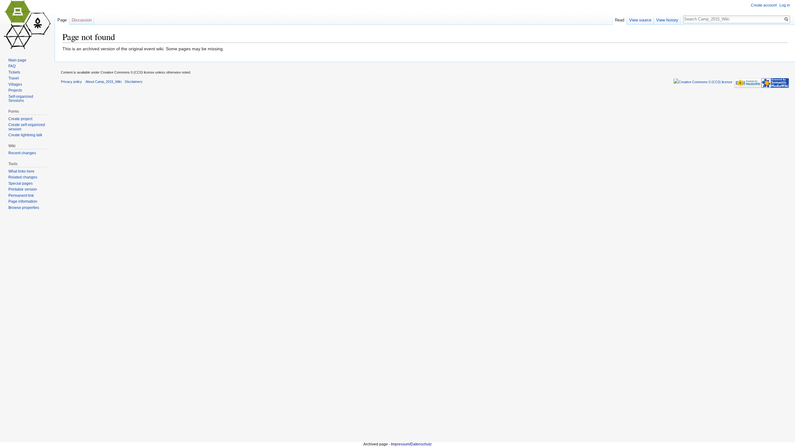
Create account (764, 5)
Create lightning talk (25, 135)
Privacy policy (71, 82)
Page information (22, 201)
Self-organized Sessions (20, 98)
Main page (17, 60)
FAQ (12, 66)
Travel (13, 78)
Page (62, 20)
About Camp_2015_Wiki (103, 82)
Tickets (14, 72)
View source (640, 20)
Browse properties (23, 207)
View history (667, 20)
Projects (15, 90)
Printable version (22, 189)
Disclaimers (134, 82)
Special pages (20, 183)
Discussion (82, 20)
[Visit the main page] (27, 25)
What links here (21, 171)
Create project (20, 119)
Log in (784, 5)
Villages (15, 84)
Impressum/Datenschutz (411, 444)
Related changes (22, 177)
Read (619, 20)
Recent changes (22, 153)
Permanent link (21, 195)
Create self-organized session (26, 127)
